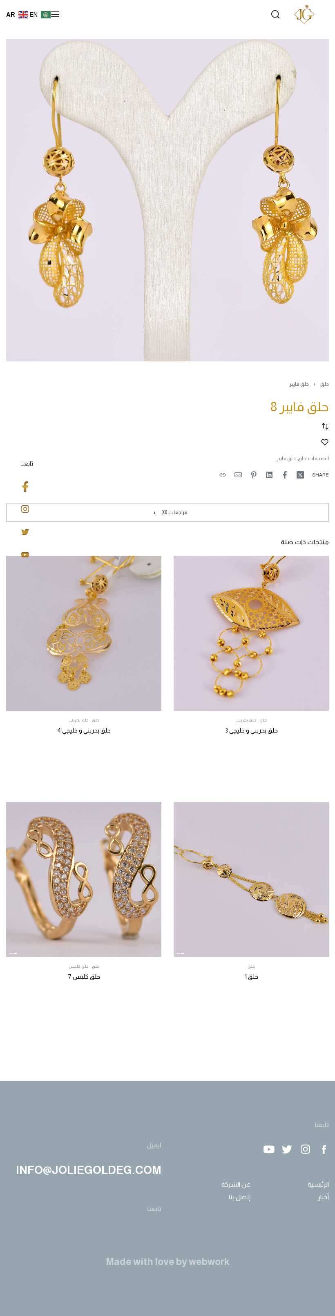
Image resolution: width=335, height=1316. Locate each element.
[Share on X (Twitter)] (300, 475)
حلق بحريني (246, 720)
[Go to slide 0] (183, 953)
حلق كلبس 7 (84, 976)
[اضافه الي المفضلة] (325, 442)
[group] (251, 879)
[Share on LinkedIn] (269, 475)
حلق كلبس (79, 966)
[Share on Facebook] (284, 475)
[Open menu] (55, 14)
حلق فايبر (299, 384)
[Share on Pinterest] (253, 475)
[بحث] (275, 14)
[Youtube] (269, 1149)
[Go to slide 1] (178, 953)
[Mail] (238, 475)
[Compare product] (325, 426)
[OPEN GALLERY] (167, 200)
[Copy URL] (222, 475)
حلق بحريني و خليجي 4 (84, 730)
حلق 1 (251, 976)
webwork (209, 1261)
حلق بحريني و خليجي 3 (251, 730)
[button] (167, 512)
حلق (324, 384)
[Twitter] (287, 1149)
